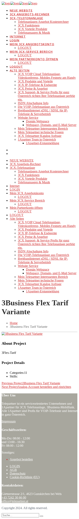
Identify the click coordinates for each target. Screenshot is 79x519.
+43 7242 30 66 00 (14, 497)
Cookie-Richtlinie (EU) (25, 477)
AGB (13, 470)
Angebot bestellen (21, 459)
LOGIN (15, 466)
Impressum (9, 421)
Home (14, 323)
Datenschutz (18, 473)
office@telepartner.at (15, 501)
